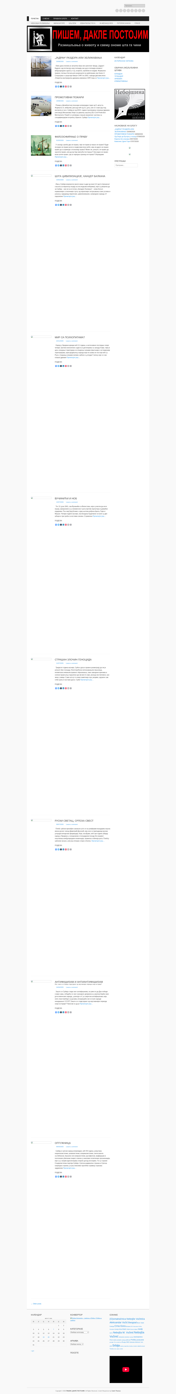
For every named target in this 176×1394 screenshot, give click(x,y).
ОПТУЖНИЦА (63, 1143)
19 (43, 1337)
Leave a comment (72, 61)
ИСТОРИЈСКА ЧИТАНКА (123, 61)
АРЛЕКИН (118, 79)
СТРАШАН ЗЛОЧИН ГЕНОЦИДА (73, 659)
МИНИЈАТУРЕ (59, 23)
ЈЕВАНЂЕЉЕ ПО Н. (88, 23)
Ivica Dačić (122, 1329)
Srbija (116, 1345)
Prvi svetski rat (117, 1342)
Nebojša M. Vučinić (123, 1332)
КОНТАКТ (74, 18)
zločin (121, 1348)
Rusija (124, 1342)
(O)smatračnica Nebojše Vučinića (127, 1319)
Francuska (135, 1326)
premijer (112, 1342)
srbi (111, 1346)
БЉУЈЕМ (72, 23)
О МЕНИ (46, 18)
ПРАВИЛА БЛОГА (60, 18)
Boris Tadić (140, 1323)
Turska (112, 1349)
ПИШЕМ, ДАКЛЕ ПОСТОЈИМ (75, 1391)
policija (123, 1340)
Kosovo (132, 1329)
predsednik (140, 1340)
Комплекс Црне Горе (122, 141)
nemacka (121, 1337)
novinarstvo (138, 1337)
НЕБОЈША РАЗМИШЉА (40, 23)
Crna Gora (120, 1326)
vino (115, 1348)
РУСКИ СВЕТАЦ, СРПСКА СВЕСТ (74, 820)
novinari (131, 1337)
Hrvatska (112, 1329)
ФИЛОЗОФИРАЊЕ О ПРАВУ (71, 136)
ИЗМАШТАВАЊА (121, 81)
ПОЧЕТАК (35, 18)
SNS (142, 1342)
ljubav (136, 1329)
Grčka (140, 1326)
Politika (133, 1340)
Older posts (36, 1304)
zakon (118, 1348)
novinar (127, 1337)
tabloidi (139, 1346)
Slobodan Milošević (134, 1342)
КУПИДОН (118, 74)
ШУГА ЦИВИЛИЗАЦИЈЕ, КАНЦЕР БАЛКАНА (80, 176)
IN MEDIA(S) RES (106, 23)
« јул (32, 1351)
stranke (135, 1346)
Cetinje (112, 1326)
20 (48, 1337)
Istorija (117, 1329)
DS (131, 1326)
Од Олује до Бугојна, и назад (125, 136)
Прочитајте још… (103, 78)
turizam (143, 1346)
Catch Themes (116, 1391)
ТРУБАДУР (118, 76)
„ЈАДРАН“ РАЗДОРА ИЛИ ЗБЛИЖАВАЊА (78, 57)
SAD (127, 1342)
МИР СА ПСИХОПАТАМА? (70, 337)
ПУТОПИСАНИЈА (124, 23)
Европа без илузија (121, 139)
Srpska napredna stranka (126, 1346)
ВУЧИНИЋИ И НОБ (66, 498)
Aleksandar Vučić (119, 1322)
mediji (140, 1329)
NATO (111, 1333)
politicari (127, 1340)
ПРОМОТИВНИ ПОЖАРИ (69, 97)
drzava (128, 1326)
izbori (128, 1329)
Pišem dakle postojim (115, 1340)
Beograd (132, 1322)
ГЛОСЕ (137, 23)
